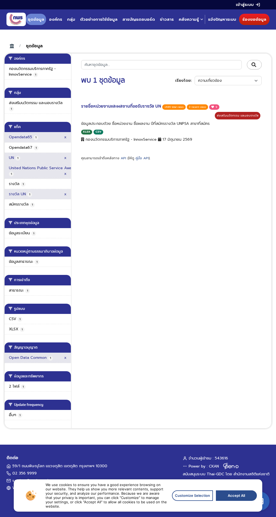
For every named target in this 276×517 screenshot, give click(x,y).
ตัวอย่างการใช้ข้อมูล (99, 19)
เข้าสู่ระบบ (245, 5)
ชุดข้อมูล (36, 19)
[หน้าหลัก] (16, 19)
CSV (98, 132)
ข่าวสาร (167, 19)
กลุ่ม (71, 19)
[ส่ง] (254, 65)
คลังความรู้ (189, 19)
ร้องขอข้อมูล (254, 19)
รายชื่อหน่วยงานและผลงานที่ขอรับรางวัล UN (121, 106)
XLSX (86, 132)
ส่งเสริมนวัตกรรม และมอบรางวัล (237, 116)
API (123, 158)
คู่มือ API (142, 158)
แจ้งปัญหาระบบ (222, 19)
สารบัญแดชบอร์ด (138, 19)
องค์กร (55, 19)
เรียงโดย (183, 80)
